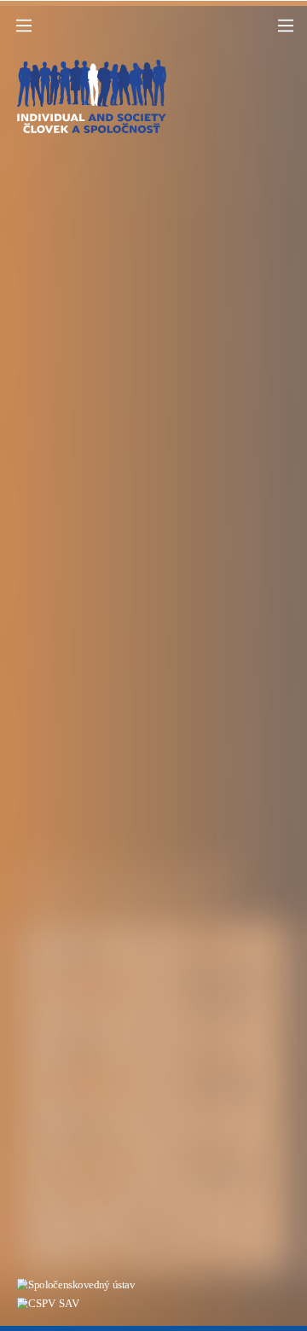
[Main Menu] (24, 25)
